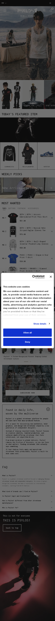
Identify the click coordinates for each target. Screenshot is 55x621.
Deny (27, 342)
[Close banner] (51, 277)
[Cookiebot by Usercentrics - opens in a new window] (33, 277)
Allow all (27, 332)
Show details (39, 323)
